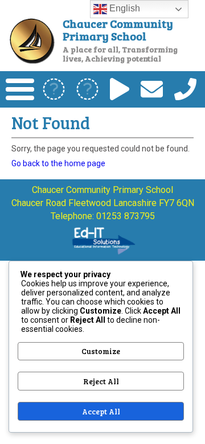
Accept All (101, 411)
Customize (100, 351)
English (123, 8)
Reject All (101, 381)
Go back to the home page (58, 163)
